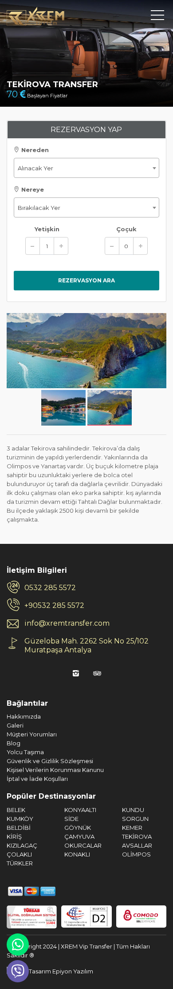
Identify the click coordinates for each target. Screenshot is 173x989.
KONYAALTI (80, 809)
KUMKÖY (20, 818)
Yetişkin (47, 229)
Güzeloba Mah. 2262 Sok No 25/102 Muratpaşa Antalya (86, 645)
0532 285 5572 (50, 587)
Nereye (32, 189)
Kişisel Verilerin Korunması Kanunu (55, 769)
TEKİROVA (137, 836)
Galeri (15, 725)
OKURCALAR (83, 845)
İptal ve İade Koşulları (37, 778)
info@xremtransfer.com (67, 623)
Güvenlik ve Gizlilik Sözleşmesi (50, 760)
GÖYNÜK (77, 827)
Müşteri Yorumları (32, 734)
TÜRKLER (20, 863)
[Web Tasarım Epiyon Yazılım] (50, 970)
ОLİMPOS (136, 854)
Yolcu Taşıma (25, 752)
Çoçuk (126, 229)
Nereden (34, 149)
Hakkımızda (24, 716)
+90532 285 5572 (54, 605)
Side (71, 818)
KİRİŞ (14, 836)
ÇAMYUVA (79, 836)
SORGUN (135, 818)
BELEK (16, 809)
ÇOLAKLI (19, 854)
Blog (13, 743)
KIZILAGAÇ (22, 845)
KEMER (132, 827)
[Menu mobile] (157, 17)
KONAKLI (77, 854)
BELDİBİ (19, 827)
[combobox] (86, 168)
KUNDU (133, 809)
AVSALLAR (137, 845)
